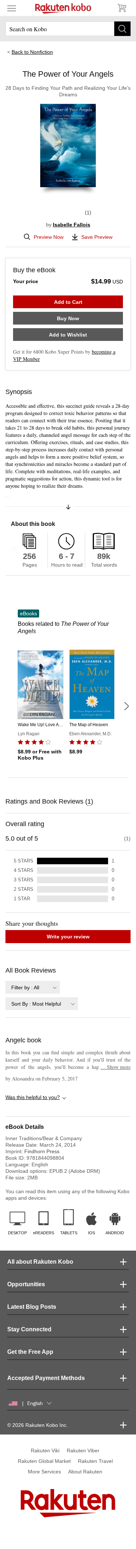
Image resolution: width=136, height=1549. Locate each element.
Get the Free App (30, 1352)
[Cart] (121, 8)
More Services (44, 1471)
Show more (115, 1066)
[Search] (122, 28)
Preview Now (48, 237)
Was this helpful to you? (32, 1097)
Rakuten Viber (83, 1450)
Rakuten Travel (95, 1461)
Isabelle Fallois (71, 225)
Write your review (68, 937)
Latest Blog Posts (31, 1307)
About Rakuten (85, 1471)
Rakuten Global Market (44, 1461)
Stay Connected (29, 1329)
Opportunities (26, 1284)
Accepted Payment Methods (46, 1378)
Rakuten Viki (45, 1450)
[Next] (126, 706)
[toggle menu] (11, 8)
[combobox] (32, 987)
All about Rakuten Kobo (40, 1262)
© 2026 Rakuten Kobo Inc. (37, 1425)
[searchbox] (68, 28)
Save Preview (96, 237)
